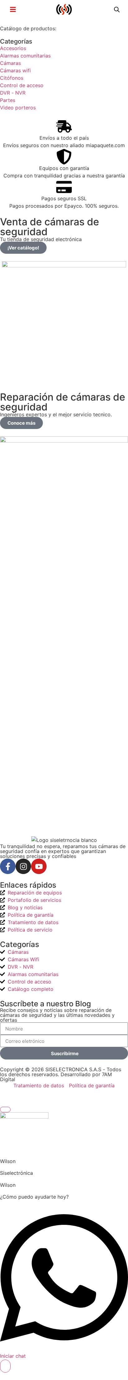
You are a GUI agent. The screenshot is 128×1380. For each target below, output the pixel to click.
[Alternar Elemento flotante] (5, 1366)
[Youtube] (39, 866)
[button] (13, 9)
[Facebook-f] (8, 866)
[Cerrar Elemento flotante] (5, 1109)
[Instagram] (23, 866)
